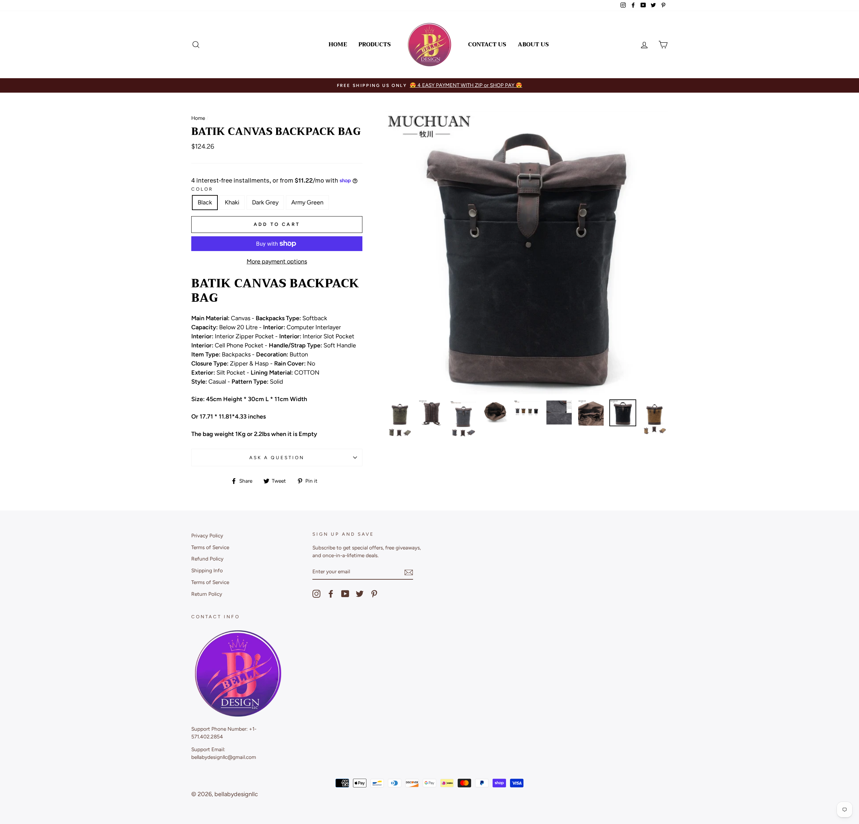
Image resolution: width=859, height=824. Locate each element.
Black (205, 202)
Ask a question (277, 457)
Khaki (232, 202)
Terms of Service (210, 547)
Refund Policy (207, 558)
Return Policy (206, 594)
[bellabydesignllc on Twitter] (360, 594)
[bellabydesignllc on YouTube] (345, 594)
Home (338, 44)
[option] (581, 85)
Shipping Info (207, 570)
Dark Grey (265, 202)
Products (374, 44)
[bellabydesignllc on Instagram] (316, 594)
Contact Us (487, 44)
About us (533, 44)
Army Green (307, 202)
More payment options (277, 261)
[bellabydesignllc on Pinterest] (374, 594)
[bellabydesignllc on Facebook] (331, 594)
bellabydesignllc (236, 794)
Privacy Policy (207, 535)
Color (202, 189)
